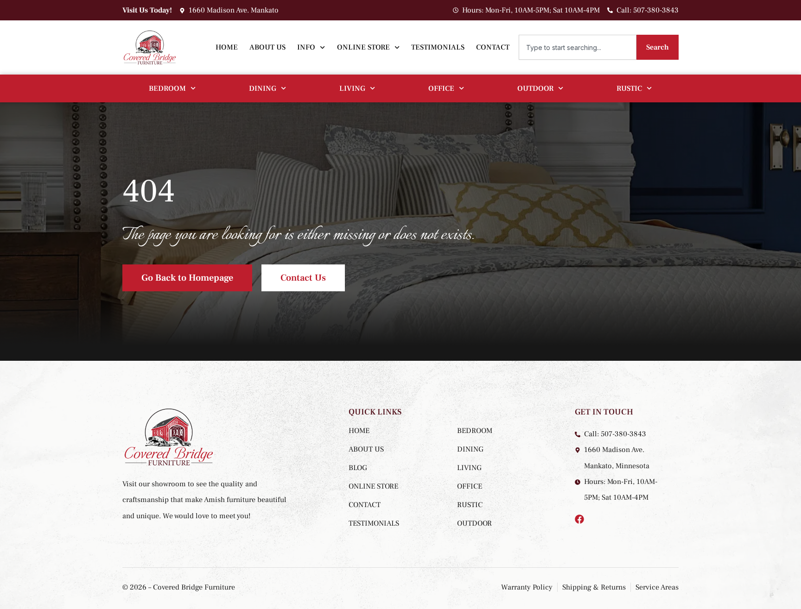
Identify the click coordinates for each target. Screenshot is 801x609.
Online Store (363, 47)
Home (227, 47)
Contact (492, 47)
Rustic (629, 88)
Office (441, 88)
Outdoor (535, 88)
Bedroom (167, 88)
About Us (267, 47)
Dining (262, 88)
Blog (358, 467)
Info (306, 47)
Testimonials (437, 47)
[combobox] (577, 47)
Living (352, 88)
